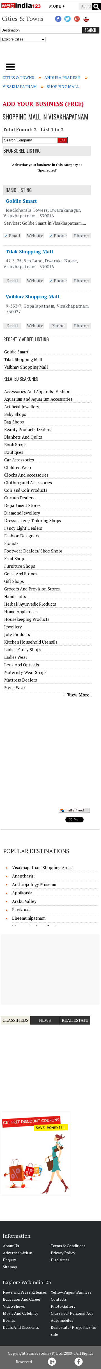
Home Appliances (21, 611)
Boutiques (13, 452)
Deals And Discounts (21, 1327)
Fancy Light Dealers (23, 528)
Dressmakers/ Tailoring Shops (32, 520)
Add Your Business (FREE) (43, 104)
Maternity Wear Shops (25, 672)
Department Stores (22, 505)
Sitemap (10, 1266)
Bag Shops (14, 422)
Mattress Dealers (20, 680)
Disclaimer (60, 1259)
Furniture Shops (19, 566)
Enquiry (9, 1259)
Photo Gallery (63, 1306)
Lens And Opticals (21, 664)
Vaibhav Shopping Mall (32, 296)
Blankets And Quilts (23, 437)
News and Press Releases (25, 1292)
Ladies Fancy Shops (22, 649)
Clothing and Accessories (28, 482)
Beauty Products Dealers (27, 429)
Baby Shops (15, 414)
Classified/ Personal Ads (72, 1313)
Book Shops (15, 444)
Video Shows (14, 1306)
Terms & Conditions (68, 1245)
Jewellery (13, 627)
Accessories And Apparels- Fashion (37, 391)
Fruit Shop (14, 558)
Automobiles (62, 1320)
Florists (11, 543)
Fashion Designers (21, 535)
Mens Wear (14, 687)
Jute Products (17, 634)
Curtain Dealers (19, 497)
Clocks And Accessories (26, 475)
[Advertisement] (51, 54)
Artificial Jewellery (21, 406)
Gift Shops (14, 581)
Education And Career (22, 1299)
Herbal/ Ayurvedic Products (30, 604)
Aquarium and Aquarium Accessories (38, 399)
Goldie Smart (21, 201)
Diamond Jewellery (22, 513)
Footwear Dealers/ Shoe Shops (33, 551)
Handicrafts (15, 596)
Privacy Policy (63, 1252)
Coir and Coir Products (25, 490)
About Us (11, 1245)
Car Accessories (19, 460)
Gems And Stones (20, 573)
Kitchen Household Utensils (30, 642)
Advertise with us (18, 1252)
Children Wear (17, 467)
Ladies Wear (15, 657)
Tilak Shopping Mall (29, 251)
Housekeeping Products (26, 619)
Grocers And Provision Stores (32, 589)
